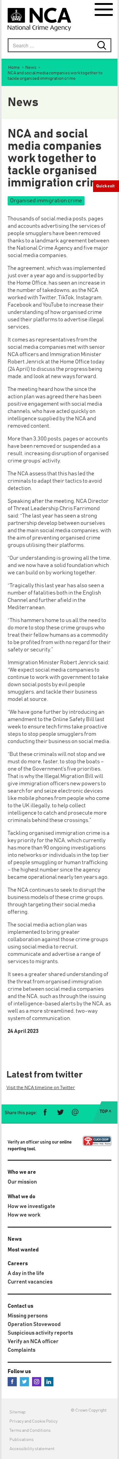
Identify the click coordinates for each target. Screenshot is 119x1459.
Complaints (21, 1350)
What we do (21, 1196)
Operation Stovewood (34, 1324)
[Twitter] (24, 1381)
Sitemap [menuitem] (17, 1412)
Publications (21, 1440)
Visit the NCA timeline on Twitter (40, 1087)
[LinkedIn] (48, 1381)
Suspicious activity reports (40, 1333)
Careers (18, 1263)
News (15, 1239)
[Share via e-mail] (75, 1112)
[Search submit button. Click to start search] (104, 45)
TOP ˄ (105, 1111)
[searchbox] (59, 45)
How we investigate (31, 1206)
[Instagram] (36, 1381)
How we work (24, 1215)
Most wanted (23, 1250)
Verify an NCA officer (33, 1341)
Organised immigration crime (46, 201)
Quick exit (105, 186)
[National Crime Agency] (39, 19)
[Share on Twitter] (60, 1112)
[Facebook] (12, 1381)
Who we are (22, 1172)
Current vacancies (30, 1282)
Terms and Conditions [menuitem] (30, 1430)
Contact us (20, 1306)
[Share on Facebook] (45, 1112)
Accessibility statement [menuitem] (32, 1449)
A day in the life (26, 1273)
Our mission (22, 1182)
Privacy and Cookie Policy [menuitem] (33, 1421)
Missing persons (28, 1316)
